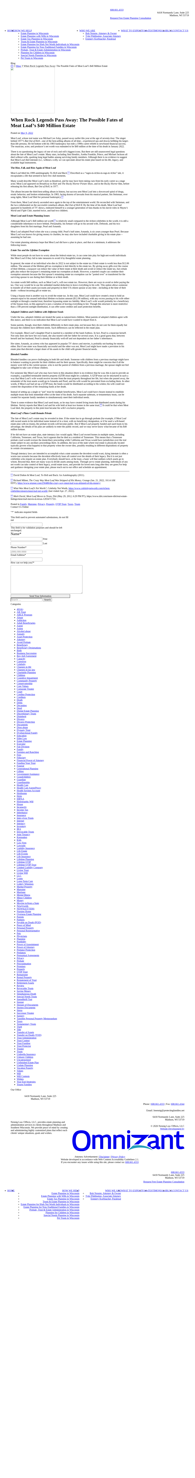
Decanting (22, 705)
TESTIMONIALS (157, 30)
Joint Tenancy (23, 834)
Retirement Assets (25, 983)
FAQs (145, 30)
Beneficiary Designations (29, 647)
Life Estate (22, 851)
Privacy (41, 504)
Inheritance (22, 812)
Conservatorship (24, 683)
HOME (11, 30)
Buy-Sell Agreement (26, 656)
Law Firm (21, 842)
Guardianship (23, 782)
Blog (18, 66)
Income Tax (22, 810)
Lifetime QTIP (24, 862)
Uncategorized (24, 1059)
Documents (22, 724)
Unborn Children (25, 1057)
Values (20, 1070)
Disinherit (21, 716)
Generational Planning (27, 768)
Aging (20, 628)
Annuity (21, 634)
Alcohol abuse (24, 631)
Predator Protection (26, 950)
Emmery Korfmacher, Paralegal (100, 39)
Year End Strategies (26, 1081)
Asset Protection (24, 636)
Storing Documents (26, 1007)
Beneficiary (22, 645)
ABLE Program (24, 614)
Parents (20, 917)
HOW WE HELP (23, 30)
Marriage (21, 892)
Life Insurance (24, 856)
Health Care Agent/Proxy (29, 788)
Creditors (21, 697)
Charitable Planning (26, 672)
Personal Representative (28, 930)
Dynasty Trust (23, 730)
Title (19, 1029)
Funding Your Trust (26, 763)
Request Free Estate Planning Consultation (130, 18)
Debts (19, 702)
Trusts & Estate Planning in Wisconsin (39, 41)
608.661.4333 (117, 10)
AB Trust (21, 612)
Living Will (22, 873)
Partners (21, 919)
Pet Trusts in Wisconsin (32, 58)
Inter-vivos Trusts (25, 818)
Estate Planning (24, 741)
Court (19, 691)
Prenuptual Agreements (28, 955)
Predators (21, 952)
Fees (19, 755)
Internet (20, 821)
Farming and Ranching (28, 752)
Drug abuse (22, 727)
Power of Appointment (28, 944)
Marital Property (24, 886)
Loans (20, 878)
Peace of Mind (24, 925)
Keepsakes (22, 837)
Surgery (20, 1016)
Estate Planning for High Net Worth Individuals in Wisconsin (50, 44)
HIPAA (20, 799)
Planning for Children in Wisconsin (38, 52)
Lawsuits (21, 845)
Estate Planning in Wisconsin (35, 33)
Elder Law (22, 738)
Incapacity (22, 807)
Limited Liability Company (30, 867)
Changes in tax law (26, 669)
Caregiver (21, 661)
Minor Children (24, 897)
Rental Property (24, 977)
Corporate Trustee (25, 689)
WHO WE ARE (87, 30)
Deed (19, 708)
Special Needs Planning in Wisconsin (39, 55)
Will (19, 1073)
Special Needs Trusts (27, 996)
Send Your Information (40, 596)
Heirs (19, 796)
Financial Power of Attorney (30, 760)
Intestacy (21, 823)
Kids (19, 840)
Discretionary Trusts (26, 713)
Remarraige (22, 974)
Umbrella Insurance (26, 1054)
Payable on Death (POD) (29, 922)
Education (22, 735)
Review (20, 985)
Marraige (32, 504)
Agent (20, 625)
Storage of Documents (27, 1005)
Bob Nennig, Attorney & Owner (101, 33)
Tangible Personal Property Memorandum (37, 1018)
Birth (19, 650)
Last (45, 543)
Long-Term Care (25, 881)
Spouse (20, 1002)
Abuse (20, 617)
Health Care (22, 785)
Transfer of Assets (25, 1032)
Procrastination (24, 963)
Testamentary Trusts (26, 1024)
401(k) (20, 609)
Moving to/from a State (28, 903)
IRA (19, 829)
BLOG (169, 30)
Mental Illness (23, 895)
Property (50, 504)
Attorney (21, 639)
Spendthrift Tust (24, 999)
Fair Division (23, 746)
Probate (20, 961)
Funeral (20, 766)
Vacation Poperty (25, 1068)
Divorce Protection (26, 722)
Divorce (21, 719)
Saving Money (24, 991)
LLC (19, 875)
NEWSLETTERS (25, 908)
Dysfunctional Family (27, 733)
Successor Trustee (25, 1013)
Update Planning (25, 1065)
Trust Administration (26, 1038)
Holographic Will (25, 801)
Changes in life (24, 667)
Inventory (21, 826)
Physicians (22, 936)
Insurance (21, 815)
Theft (19, 1027)
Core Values (22, 686)
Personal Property (25, 928)
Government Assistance (28, 774)
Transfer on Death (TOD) (29, 1035)
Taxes (70, 504)
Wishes (20, 1079)
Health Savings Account (28, 790)
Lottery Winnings (25, 884)
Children (21, 675)
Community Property (27, 680)
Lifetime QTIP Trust (26, 864)
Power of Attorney (26, 947)
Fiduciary (21, 757)
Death (20, 700)
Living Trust (23, 870)
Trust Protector (24, 1046)
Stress (19, 1010)
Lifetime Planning (25, 859)
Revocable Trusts (25, 988)
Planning (21, 939)
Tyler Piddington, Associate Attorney (103, 36)
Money (20, 900)
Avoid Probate (24, 642)
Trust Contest (23, 1040)
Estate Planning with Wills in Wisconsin (40, 36)
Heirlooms (22, 793)
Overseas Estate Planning (29, 914)
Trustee (20, 1048)
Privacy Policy (118, 1156)
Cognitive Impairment (27, 678)
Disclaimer (104, 1156)
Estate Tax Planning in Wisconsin (37, 39)
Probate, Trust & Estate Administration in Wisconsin (46, 50)
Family (23, 504)
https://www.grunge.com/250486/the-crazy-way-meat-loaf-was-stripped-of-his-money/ (59, 483)
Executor (21, 744)
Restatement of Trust (27, 980)
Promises (21, 966)
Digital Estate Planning (28, 711)
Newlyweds (22, 906)
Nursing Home (24, 911)
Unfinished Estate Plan (28, 1062)
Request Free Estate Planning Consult (163, 1181)
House (20, 804)
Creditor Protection (26, 694)
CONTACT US (180, 30)
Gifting (20, 771)
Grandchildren (24, 777)
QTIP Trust (60, 504)
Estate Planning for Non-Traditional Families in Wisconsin (49, 47)
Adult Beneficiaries (26, 623)
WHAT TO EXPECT (131, 30)
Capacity (21, 658)
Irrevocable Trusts (25, 831)
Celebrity (21, 664)
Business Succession (27, 653)
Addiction (21, 620)
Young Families (24, 1084)
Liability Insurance (26, 848)
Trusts (77, 504)
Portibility (21, 941)
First (45, 539)
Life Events (22, 853)
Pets (19, 933)
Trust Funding (23, 1043)
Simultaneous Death (26, 994)
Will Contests (23, 1076)
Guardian (21, 779)
